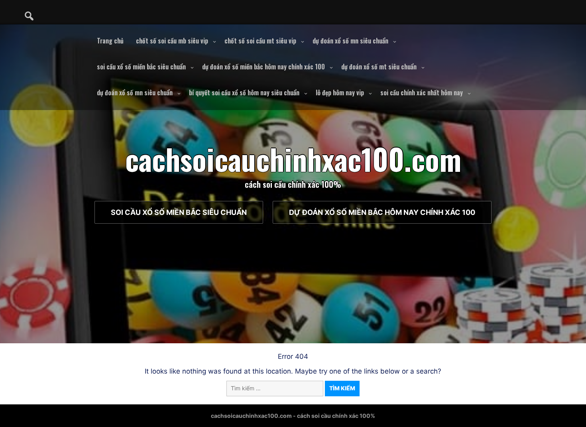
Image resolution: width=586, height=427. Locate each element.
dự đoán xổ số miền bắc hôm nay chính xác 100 (263, 66)
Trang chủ (110, 40)
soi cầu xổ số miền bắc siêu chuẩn (141, 66)
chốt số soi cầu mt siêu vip (260, 40)
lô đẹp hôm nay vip (340, 92)
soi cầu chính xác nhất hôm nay (421, 92)
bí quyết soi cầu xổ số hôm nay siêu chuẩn (244, 92)
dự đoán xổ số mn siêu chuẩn (350, 40)
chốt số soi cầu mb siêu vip (172, 40)
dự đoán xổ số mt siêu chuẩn (379, 66)
